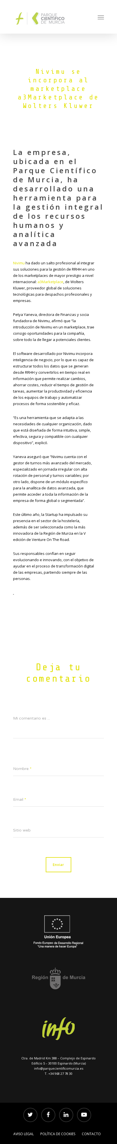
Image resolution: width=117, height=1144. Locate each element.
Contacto (91, 1133)
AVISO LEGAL (23, 1133)
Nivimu (19, 262)
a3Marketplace (50, 281)
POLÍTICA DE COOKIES (57, 1133)
